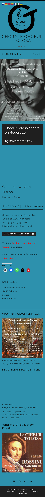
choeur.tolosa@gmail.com (13, 412)
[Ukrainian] (21, 3)
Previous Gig (33, 54)
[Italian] (18, 3)
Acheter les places (34, 206)
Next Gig (40, 54)
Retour (36, 54)
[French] (15, 3)
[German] (6, 3)
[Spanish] (12, 3)
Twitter (31, 482)
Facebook (14, 482)
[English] (3, 3)
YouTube (25, 482)
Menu (24, 46)
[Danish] (9, 3)
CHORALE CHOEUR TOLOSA (22, 38)
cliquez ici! (7, 258)
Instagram (20, 482)
